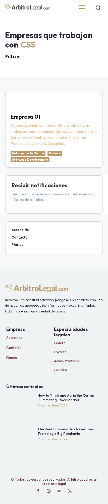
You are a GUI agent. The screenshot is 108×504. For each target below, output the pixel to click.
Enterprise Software (28, 153)
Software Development (30, 159)
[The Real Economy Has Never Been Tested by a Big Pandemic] (20, 439)
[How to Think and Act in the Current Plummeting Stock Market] (20, 405)
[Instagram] (49, 491)
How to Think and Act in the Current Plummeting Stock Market (66, 397)
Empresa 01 (25, 116)
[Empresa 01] (16, 102)
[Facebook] (38, 491)
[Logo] (36, 7)
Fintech (55, 153)
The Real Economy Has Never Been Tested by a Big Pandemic (66, 431)
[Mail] (59, 491)
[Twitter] (70, 491)
